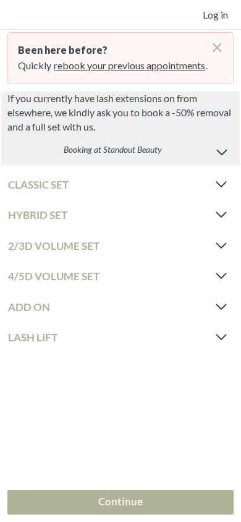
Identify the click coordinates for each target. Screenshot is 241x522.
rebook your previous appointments (129, 65)
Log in (215, 14)
